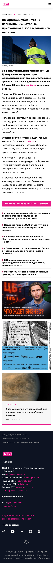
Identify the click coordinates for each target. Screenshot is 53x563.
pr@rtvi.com (23, 484)
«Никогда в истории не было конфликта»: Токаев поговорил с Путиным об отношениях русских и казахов (26, 216)
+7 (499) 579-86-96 (15, 474)
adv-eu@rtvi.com (24, 487)
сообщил (31, 85)
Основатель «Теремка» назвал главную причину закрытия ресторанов (25, 273)
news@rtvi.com (24, 481)
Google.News (10, 506)
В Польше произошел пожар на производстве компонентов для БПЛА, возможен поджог (23, 262)
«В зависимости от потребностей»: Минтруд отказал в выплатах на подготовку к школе (26, 239)
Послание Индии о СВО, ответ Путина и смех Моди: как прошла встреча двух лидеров (25, 227)
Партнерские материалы (14, 490)
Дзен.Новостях (14, 503)
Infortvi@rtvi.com (32, 477)
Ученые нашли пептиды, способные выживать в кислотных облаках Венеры (26, 412)
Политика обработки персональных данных (21, 442)
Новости (7, 15)
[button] (50, 4)
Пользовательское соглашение (15, 439)
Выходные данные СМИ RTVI (14, 435)
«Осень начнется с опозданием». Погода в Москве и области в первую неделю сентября (26, 251)
